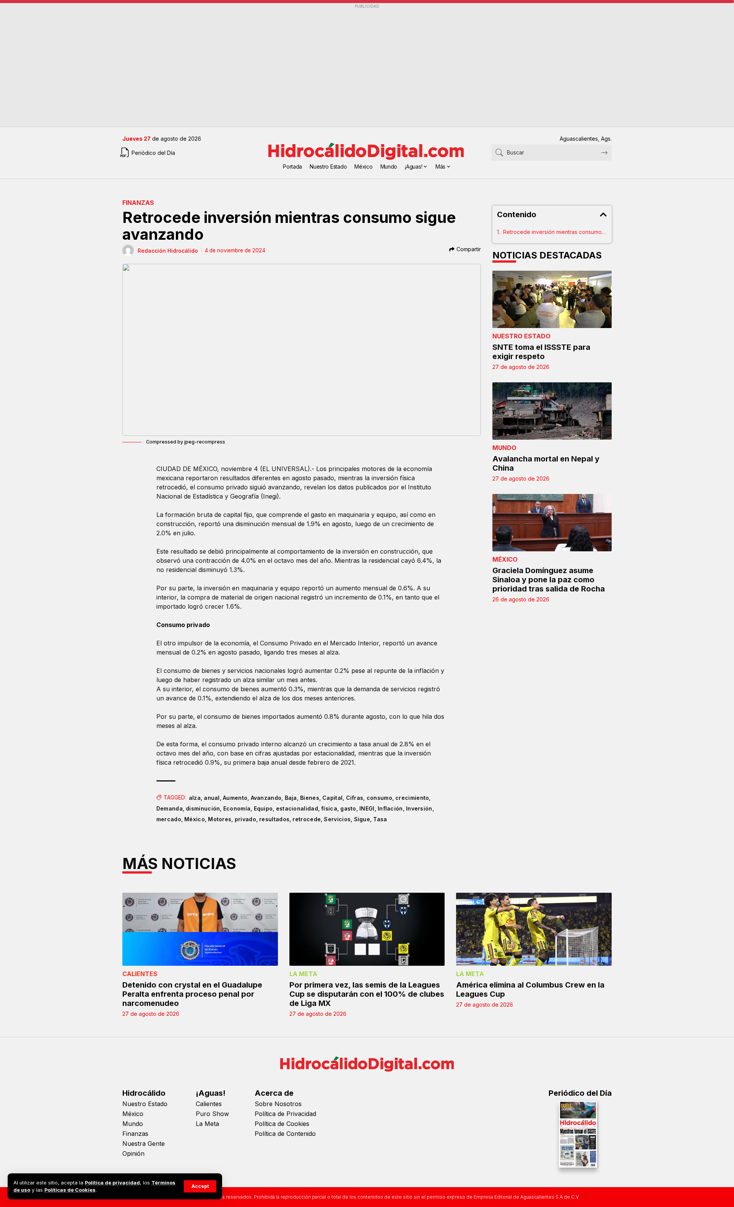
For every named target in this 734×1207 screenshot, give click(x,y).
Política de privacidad (112, 1183)
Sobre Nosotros (278, 1104)
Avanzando (266, 797)
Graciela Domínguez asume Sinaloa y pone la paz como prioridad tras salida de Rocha (548, 579)
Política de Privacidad (285, 1114)
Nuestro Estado (521, 336)
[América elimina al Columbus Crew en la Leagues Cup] (534, 929)
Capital (332, 797)
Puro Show (212, 1114)
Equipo (263, 808)
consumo (379, 797)
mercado (168, 819)
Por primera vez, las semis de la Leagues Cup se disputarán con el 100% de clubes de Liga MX (366, 994)
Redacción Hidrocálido (168, 250)
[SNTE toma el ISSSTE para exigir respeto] (552, 299)
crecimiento (412, 797)
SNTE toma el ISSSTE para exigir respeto (541, 352)
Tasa (380, 819)
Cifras (355, 797)
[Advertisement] (351, 65)
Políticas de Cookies (70, 1190)
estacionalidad (297, 808)
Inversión (419, 808)
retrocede (306, 819)
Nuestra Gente (143, 1143)
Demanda (169, 808)
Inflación (390, 808)
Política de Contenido (285, 1133)
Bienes (309, 797)
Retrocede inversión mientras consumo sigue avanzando (555, 232)
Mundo (504, 448)
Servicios (337, 819)
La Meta (303, 974)
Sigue (362, 819)
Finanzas (138, 202)
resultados (274, 819)
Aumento (235, 797)
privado (245, 819)
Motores (219, 819)
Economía (236, 808)
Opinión (133, 1153)
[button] (200, 1186)
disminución (203, 808)
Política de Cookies (282, 1123)
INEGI (367, 808)
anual (212, 797)
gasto (348, 808)
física (329, 808)
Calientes (140, 974)
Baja (291, 797)
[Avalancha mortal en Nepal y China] (552, 411)
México (194, 819)
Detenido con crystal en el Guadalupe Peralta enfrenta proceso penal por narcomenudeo (192, 994)
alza (195, 797)
